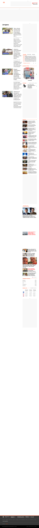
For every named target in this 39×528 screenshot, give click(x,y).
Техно (27, 519)
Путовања (17, 519)
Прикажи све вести (26, 63)
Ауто (29, 519)
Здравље (7, 519)
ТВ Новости (31, 519)
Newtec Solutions (31, 526)
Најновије (24, 54)
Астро (20, 519)
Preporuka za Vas (25, 205)
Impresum (3, 523)
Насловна (3, 519)
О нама (35, 519)
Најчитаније (29, 54)
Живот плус (10, 519)
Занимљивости (23, 519)
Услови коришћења (5, 521)
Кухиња (14, 519)
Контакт (7, 523)
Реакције (33, 54)
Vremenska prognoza (26, 278)
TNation (35, 526)
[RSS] (36, 119)
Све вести (24, 119)
